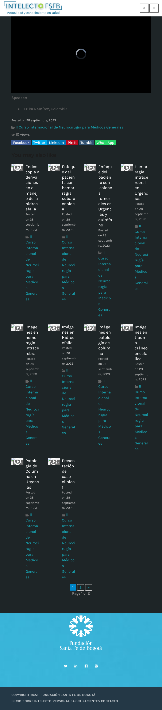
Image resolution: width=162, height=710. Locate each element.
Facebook (21, 142)
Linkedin (56, 142)
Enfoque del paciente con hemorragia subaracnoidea (69, 188)
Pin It (72, 142)
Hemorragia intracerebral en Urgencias (141, 182)
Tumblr (86, 142)
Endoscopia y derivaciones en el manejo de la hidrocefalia (32, 188)
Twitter (39, 142)
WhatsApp (105, 142)
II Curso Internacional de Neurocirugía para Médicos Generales (69, 127)
